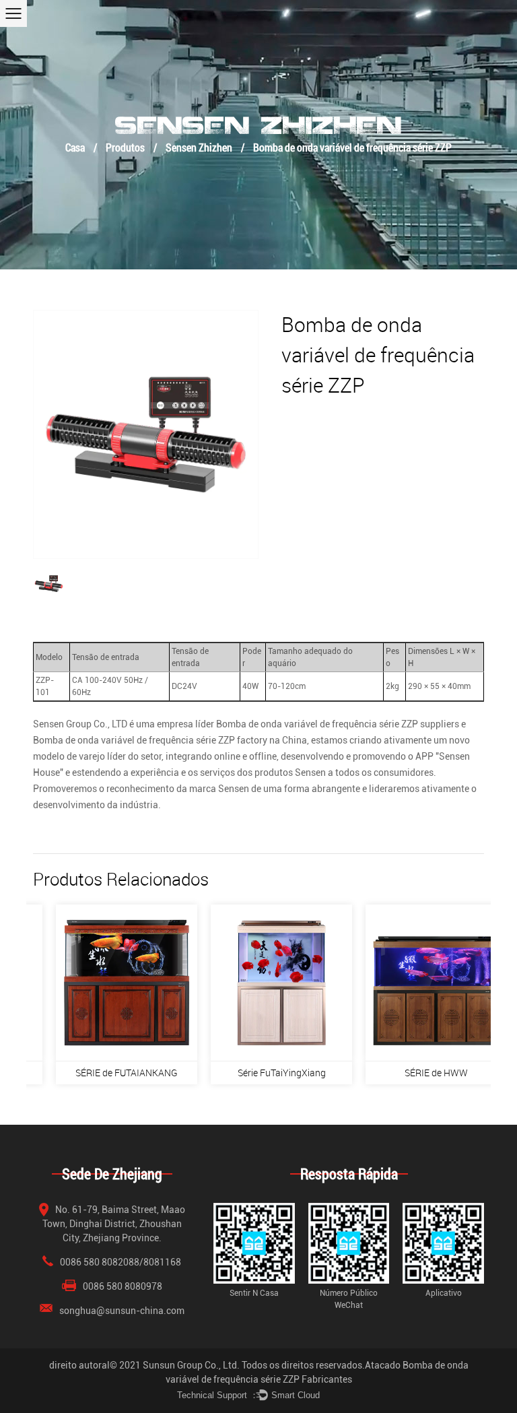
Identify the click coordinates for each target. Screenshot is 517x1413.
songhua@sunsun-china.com (121, 1310)
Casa (75, 147)
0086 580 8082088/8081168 (120, 1262)
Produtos (125, 147)
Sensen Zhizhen (199, 147)
